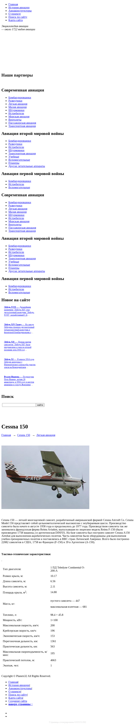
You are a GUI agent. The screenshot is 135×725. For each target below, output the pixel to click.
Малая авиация (17, 107)
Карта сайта (15, 20)
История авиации (19, 7)
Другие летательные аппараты (26, 166)
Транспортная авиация (22, 126)
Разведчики (15, 100)
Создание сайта (17, 700)
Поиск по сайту (17, 16)
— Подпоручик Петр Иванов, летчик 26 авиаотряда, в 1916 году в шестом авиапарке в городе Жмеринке (19, 381)
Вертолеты (14, 119)
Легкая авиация (17, 103)
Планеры (13, 162)
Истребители (16, 113)
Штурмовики (16, 110)
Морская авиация (18, 116)
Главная (13, 4)
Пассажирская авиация (22, 122)
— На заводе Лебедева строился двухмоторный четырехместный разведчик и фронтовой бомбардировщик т (19, 328)
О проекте (14, 13)
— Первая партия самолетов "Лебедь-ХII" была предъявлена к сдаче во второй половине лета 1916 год (17, 346)
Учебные (13, 156)
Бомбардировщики (19, 97)
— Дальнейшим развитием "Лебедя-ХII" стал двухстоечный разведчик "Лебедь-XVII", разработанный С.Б (19, 311)
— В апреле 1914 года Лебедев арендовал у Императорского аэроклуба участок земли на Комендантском (20, 363)
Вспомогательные (19, 159)
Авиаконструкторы (20, 10)
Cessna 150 (23, 435)
